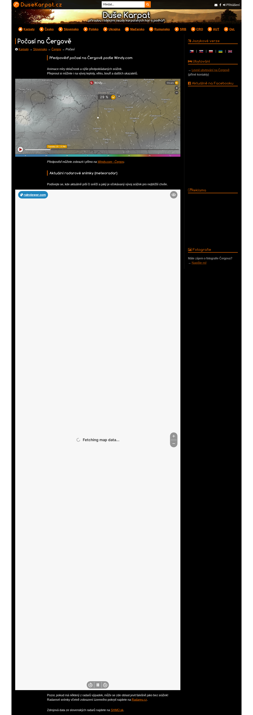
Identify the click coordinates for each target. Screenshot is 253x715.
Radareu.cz (139, 699)
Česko (49, 29)
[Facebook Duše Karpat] (220, 4)
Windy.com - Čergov (111, 161)
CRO (199, 29)
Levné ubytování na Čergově (210, 70)
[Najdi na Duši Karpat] (148, 4)
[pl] (211, 51)
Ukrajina (114, 29)
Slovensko (71, 29)
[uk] (220, 51)
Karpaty (29, 29)
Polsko (94, 29)
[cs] (191, 51)
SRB (183, 29)
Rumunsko (162, 29)
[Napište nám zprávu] (215, 4)
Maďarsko (137, 29)
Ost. (232, 29)
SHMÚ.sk (117, 710)
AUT (216, 29)
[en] (230, 51)
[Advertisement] (213, 220)
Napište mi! (199, 262)
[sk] (201, 51)
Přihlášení (233, 4)
